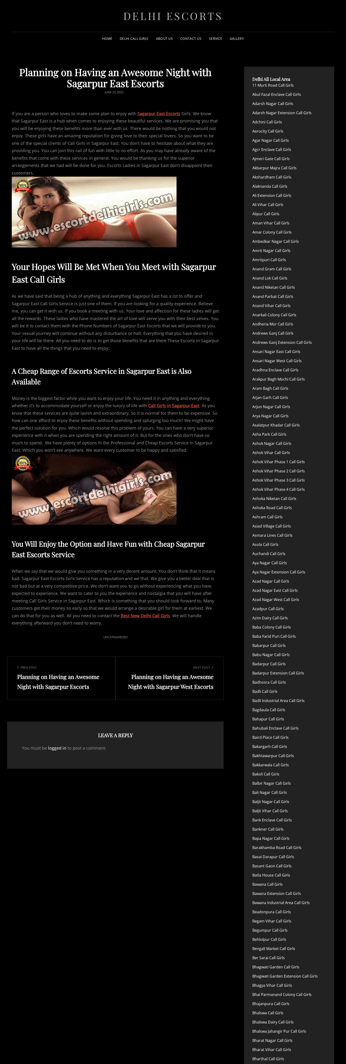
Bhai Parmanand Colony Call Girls (282, 994)
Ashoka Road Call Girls (272, 507)
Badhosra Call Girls (269, 682)
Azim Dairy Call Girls (270, 618)
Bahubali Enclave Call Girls (275, 728)
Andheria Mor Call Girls (272, 324)
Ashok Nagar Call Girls (271, 443)
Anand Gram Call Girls (271, 269)
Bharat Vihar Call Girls (271, 1049)
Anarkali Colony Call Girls (274, 314)
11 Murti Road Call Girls (273, 85)
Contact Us (190, 38)
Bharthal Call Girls (268, 1058)
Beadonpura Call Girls (271, 911)
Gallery (237, 38)
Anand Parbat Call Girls (272, 296)
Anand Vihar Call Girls (271, 305)
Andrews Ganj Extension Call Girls (282, 342)
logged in (57, 748)
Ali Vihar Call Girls (267, 204)
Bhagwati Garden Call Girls (275, 967)
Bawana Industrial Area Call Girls (281, 902)
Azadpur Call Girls (268, 608)
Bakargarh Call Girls (269, 746)
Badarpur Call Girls (269, 663)
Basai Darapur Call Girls (273, 856)
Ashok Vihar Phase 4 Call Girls (278, 489)
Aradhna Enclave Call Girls (275, 370)
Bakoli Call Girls (265, 774)
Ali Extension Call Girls (271, 195)
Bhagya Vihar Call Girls (272, 985)
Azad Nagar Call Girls (270, 581)
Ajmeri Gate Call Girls (271, 158)
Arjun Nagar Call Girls (271, 406)
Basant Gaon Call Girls (272, 866)
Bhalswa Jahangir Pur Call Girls (279, 1031)
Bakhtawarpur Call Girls (273, 755)
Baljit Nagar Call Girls (270, 801)
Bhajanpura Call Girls (271, 1003)
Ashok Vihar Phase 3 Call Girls (278, 480)
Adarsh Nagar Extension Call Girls (282, 112)
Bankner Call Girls (268, 829)
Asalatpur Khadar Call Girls (276, 425)
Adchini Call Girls (267, 122)
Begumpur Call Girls (270, 930)
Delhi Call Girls (134, 38)
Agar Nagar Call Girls (270, 140)
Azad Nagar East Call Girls (275, 590)
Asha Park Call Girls (269, 434)
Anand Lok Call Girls (269, 278)
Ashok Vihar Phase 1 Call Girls (278, 461)
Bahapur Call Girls (268, 719)
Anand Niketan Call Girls (273, 287)
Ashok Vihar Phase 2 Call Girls (278, 471)
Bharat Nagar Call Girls (272, 1040)
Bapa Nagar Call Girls (271, 838)
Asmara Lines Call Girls (272, 535)
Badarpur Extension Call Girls (278, 673)
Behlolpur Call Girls (269, 939)
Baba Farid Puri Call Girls (274, 636)
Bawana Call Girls (267, 884)
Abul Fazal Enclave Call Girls (276, 94)
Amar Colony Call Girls (272, 232)
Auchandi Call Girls (269, 553)
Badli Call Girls (265, 691)
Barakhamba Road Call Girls (277, 847)
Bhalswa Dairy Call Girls (273, 1022)
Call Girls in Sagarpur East (173, 405)
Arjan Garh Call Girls (270, 397)
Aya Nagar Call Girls (269, 562)
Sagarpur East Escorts (158, 113)
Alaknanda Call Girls (269, 186)
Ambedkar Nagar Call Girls (275, 241)
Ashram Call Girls (267, 517)
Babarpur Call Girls (269, 645)
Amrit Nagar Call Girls (271, 250)
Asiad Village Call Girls (271, 526)
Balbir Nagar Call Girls (271, 783)
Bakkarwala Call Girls (270, 765)
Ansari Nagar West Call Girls (277, 360)
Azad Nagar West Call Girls (275, 599)
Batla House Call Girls (271, 875)
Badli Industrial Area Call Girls (278, 700)
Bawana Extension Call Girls (276, 893)
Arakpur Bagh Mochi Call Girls (278, 379)
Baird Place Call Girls (270, 737)
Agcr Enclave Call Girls (271, 149)
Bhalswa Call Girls (267, 1012)
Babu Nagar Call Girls (271, 654)
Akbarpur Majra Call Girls (274, 168)
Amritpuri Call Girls (269, 259)
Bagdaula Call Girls (268, 709)
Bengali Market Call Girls (273, 948)
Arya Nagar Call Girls (270, 415)
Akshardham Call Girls (271, 177)
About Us (164, 38)
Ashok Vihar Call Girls (271, 452)
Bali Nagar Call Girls (269, 792)
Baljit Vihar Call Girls (270, 810)
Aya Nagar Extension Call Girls (278, 572)
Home (107, 38)
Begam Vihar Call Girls (271, 921)
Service (215, 38)
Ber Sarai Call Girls (268, 957)
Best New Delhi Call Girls (145, 615)
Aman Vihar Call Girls (271, 223)
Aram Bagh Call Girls (270, 388)
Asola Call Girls (265, 544)
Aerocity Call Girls (267, 131)
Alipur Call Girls (265, 213)
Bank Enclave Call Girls (272, 820)
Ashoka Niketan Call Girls (274, 498)
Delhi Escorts (173, 16)
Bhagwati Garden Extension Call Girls (285, 976)
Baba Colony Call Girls (271, 627)
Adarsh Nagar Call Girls (272, 103)
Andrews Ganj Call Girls (273, 333)
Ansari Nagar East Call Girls (276, 351)
